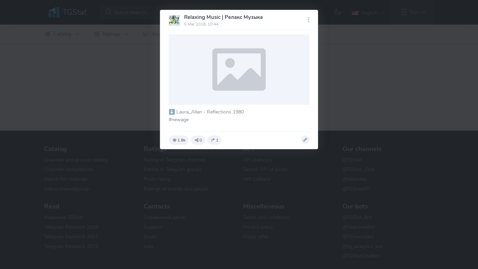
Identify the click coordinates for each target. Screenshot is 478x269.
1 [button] (217, 140)
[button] (305, 140)
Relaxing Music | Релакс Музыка (223, 17)
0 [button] (200, 140)
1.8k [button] (181, 140)
